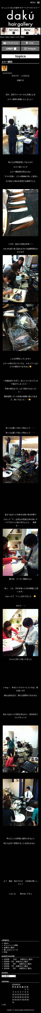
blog (5, 952)
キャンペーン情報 (11, 945)
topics (6, 943)
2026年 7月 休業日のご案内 (16, 966)
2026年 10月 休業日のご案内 (18, 959)
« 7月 (4, 1005)
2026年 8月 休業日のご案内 (17, 964)
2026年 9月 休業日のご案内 (16, 962)
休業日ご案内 (9, 947)
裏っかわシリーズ (11, 950)
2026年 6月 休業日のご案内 (17, 968)
